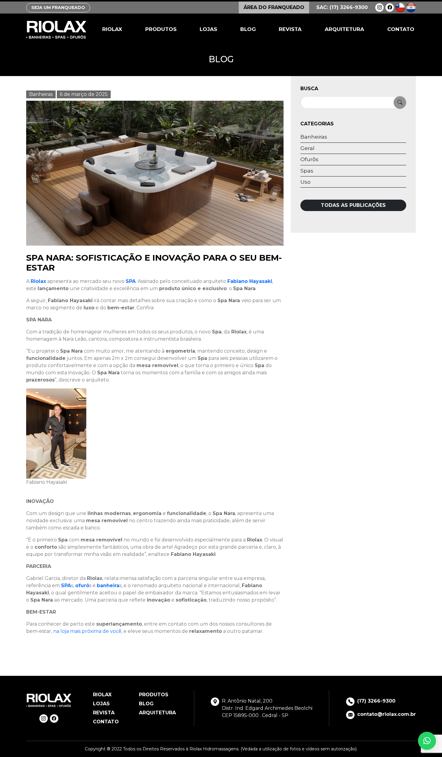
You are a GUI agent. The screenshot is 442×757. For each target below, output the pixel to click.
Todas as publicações (353, 205)
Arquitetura (344, 29)
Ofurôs (309, 159)
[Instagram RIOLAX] (379, 7)
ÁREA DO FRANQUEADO (274, 7)
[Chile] (400, 7)
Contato (400, 29)
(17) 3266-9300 (376, 701)
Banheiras (41, 94)
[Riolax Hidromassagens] (56, 30)
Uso (305, 182)
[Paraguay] (411, 7)
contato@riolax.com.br (386, 714)
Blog (248, 29)
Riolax (112, 29)
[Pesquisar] (400, 102)
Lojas (208, 29)
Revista (290, 29)
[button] (427, 741)
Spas (306, 170)
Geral (307, 148)
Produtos (160, 29)
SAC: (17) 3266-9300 (342, 7)
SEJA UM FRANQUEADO (58, 7)
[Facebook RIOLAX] (389, 7)
